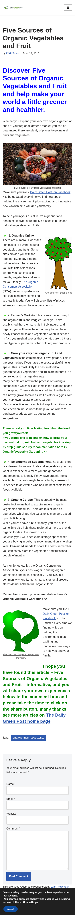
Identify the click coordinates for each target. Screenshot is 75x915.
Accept (10, 909)
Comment (13, 828)
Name (10, 783)
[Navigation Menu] (68, 8)
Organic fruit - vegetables (28, 738)
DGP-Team (12, 53)
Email (10, 798)
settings (33, 902)
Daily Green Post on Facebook (50, 192)
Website (11, 813)
